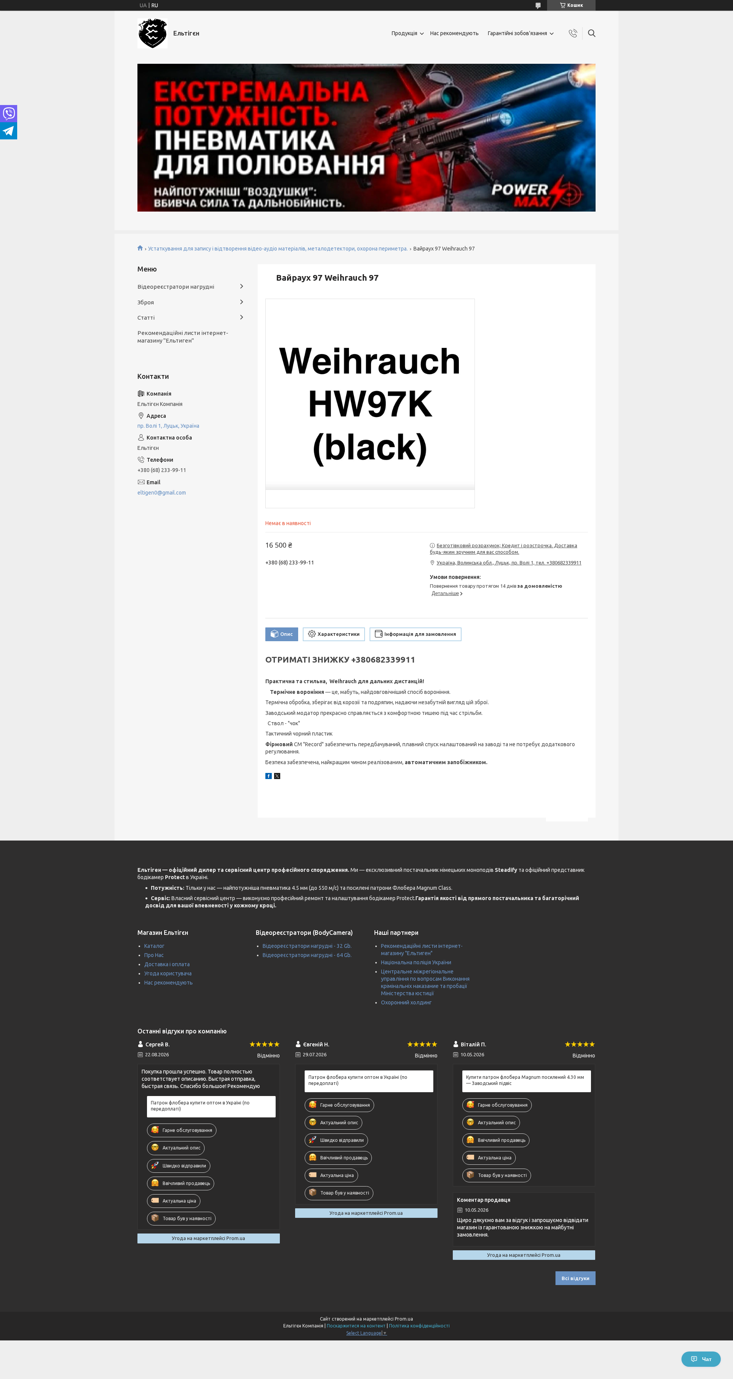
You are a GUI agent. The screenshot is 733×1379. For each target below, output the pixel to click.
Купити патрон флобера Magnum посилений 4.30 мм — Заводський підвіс (525, 1080)
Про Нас (154, 955)
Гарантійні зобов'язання (517, 33)
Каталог (154, 946)
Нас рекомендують (454, 33)
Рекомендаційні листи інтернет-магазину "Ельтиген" (182, 337)
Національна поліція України (416, 962)
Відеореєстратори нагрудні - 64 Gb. (307, 955)
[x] (277, 777)
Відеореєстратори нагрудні (175, 286)
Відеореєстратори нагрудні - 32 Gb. (307, 946)
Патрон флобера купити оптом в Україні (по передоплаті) (200, 1105)
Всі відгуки (575, 1278)
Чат (707, 1359)
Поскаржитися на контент (356, 1325)
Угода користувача (168, 973)
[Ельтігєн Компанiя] (152, 33)
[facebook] (268, 777)
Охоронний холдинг (406, 1002)
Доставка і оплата (167, 964)
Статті (146, 317)
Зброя (145, 302)
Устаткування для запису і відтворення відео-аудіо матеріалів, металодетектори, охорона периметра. (278, 249)
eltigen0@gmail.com (161, 493)
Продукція (404, 33)
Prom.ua (404, 1318)
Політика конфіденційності (419, 1325)
